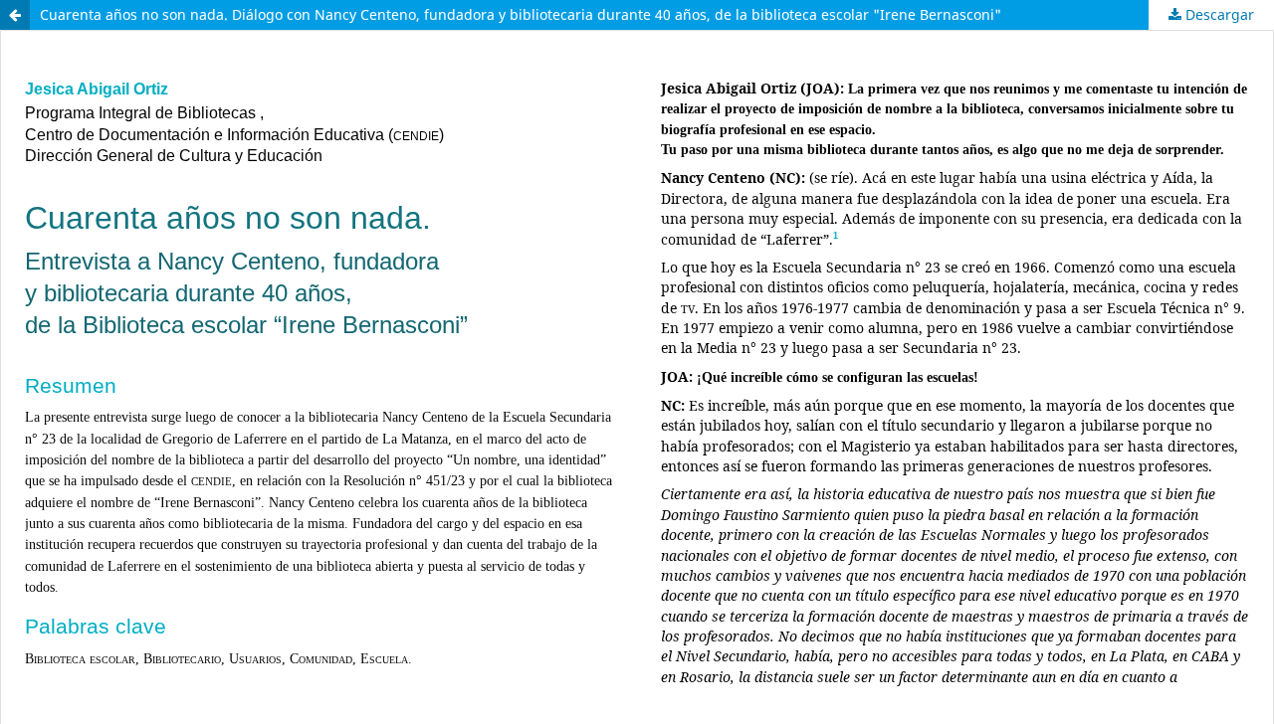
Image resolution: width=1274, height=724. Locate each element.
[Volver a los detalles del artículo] (15, 15)
